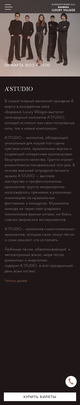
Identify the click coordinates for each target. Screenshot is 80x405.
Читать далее (16, 280)
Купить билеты (40, 397)
